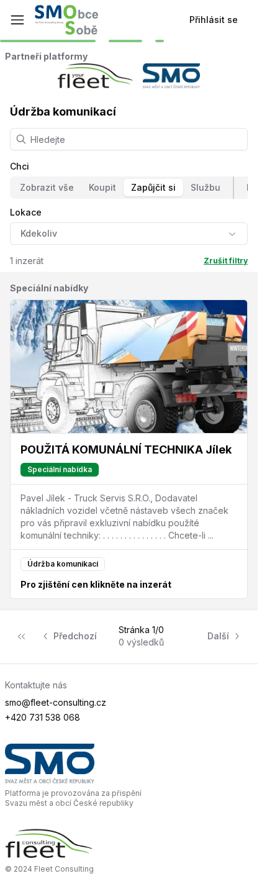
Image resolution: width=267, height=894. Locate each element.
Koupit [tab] (102, 187)
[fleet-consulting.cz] (129, 843)
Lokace (26, 212)
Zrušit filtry (226, 260)
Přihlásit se (213, 19)
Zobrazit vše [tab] (47, 187)
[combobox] (129, 233)
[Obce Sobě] (66, 20)
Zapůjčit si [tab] (153, 187)
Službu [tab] (205, 187)
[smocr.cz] (129, 763)
